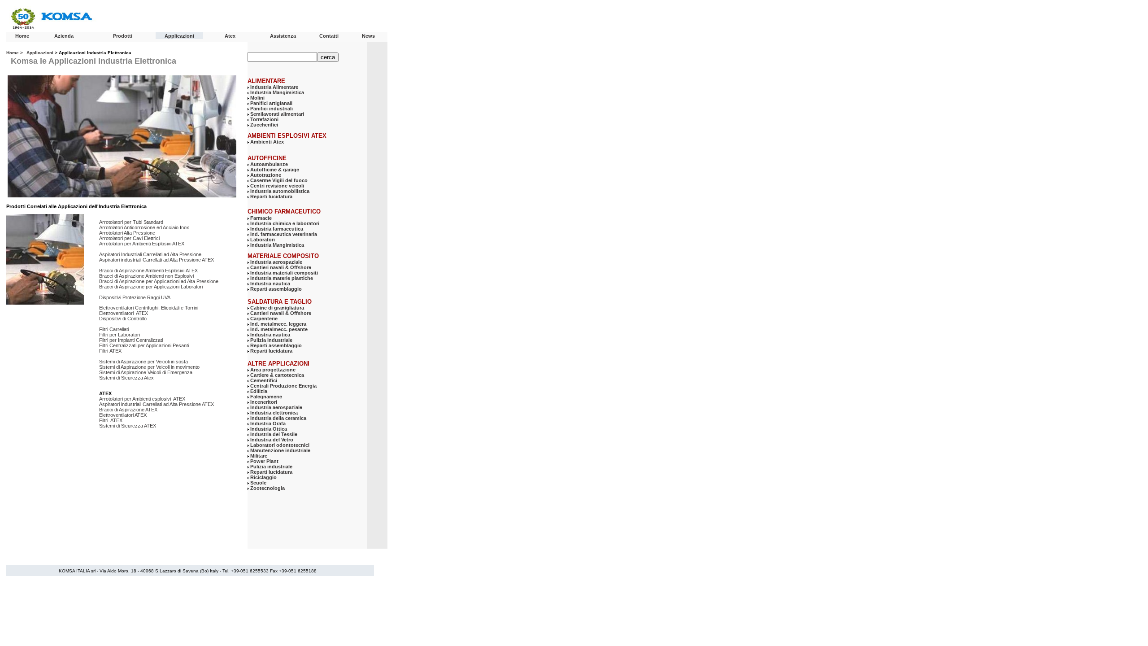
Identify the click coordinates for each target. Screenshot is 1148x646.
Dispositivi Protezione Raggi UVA (134, 297)
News (368, 36)
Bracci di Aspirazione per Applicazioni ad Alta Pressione (158, 281)
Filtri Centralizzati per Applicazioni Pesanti (144, 345)
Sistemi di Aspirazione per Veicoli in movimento (149, 367)
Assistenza (283, 36)
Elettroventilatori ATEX (123, 313)
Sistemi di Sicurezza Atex (127, 377)
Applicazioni (179, 36)
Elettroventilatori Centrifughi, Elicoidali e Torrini (148, 307)
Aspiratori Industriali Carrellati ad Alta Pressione (150, 254)
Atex (230, 36)
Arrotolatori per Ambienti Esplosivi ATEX (141, 243)
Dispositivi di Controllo (123, 318)
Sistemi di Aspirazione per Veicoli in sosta (144, 361)
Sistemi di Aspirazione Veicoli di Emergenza (145, 372)
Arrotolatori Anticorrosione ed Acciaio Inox (144, 227)
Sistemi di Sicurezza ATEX (127, 425)
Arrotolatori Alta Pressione (127, 233)
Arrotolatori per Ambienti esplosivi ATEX (142, 399)
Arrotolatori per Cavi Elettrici (129, 238)
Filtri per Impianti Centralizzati (131, 340)
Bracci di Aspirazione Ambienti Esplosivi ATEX (148, 270)
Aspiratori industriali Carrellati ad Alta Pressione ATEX (156, 259)
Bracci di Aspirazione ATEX (128, 409)
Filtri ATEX (110, 351)
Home (22, 36)
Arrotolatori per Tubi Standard (131, 222)
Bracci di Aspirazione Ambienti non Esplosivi (147, 276)
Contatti (329, 36)
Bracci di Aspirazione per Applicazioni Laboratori (151, 286)
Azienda (64, 36)
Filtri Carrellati (114, 329)
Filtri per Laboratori (119, 334)
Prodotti (122, 36)
